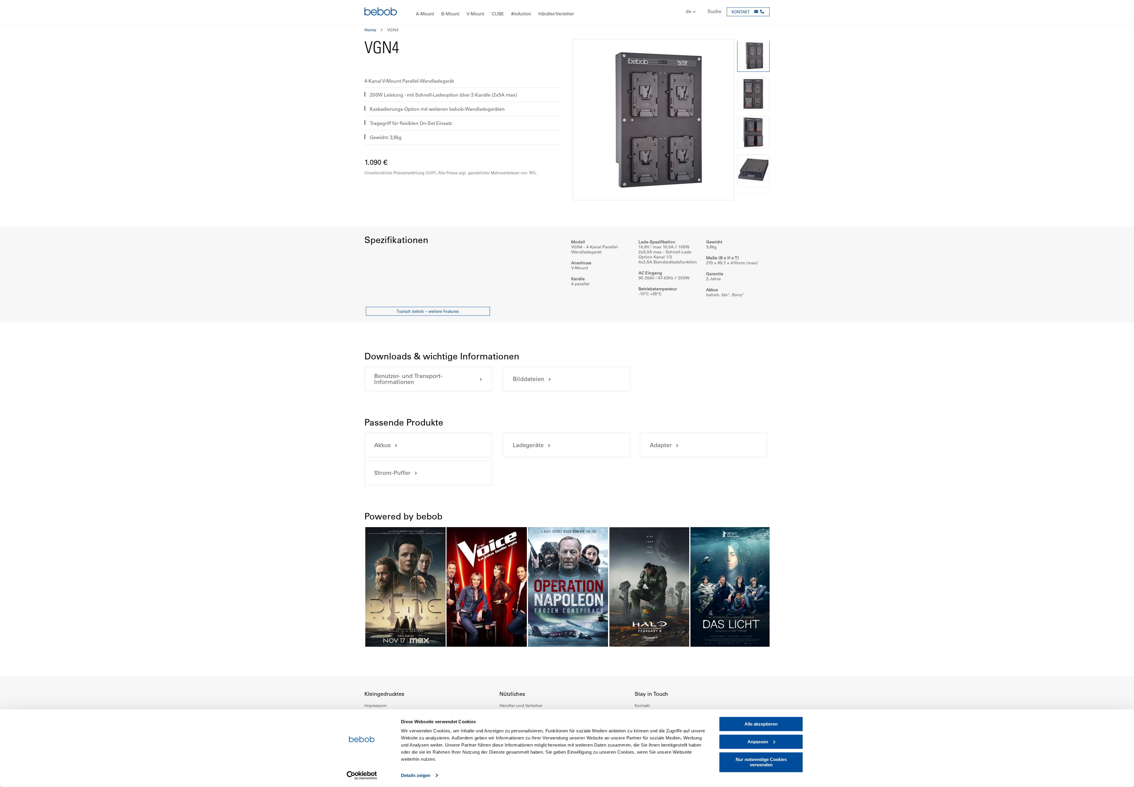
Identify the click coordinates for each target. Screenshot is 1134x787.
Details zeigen (415, 775)
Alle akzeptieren (761, 723)
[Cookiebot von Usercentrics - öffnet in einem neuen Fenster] (362, 775)
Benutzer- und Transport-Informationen (408, 378)
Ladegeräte (528, 445)
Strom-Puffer (392, 472)
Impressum (375, 705)
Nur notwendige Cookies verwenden (761, 762)
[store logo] (380, 12)
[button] (687, 11)
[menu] (567, 12)
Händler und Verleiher (520, 705)
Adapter (661, 445)
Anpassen (757, 741)
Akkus (382, 445)
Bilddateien (528, 378)
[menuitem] (425, 14)
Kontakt (642, 705)
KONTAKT (740, 11)
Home (370, 29)
